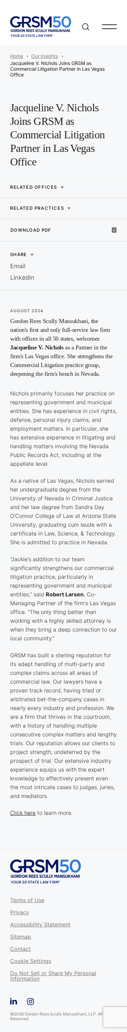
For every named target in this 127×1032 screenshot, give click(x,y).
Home (16, 56)
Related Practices (37, 208)
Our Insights (44, 56)
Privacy (19, 913)
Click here (23, 812)
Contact (20, 949)
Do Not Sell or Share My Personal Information (53, 976)
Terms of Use (27, 900)
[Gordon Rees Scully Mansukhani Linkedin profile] (13, 1000)
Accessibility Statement (40, 925)
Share (18, 254)
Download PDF (30, 230)
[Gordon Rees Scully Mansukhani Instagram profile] (30, 1000)
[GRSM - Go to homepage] (40, 26)
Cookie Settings (30, 961)
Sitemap (20, 937)
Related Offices (33, 187)
